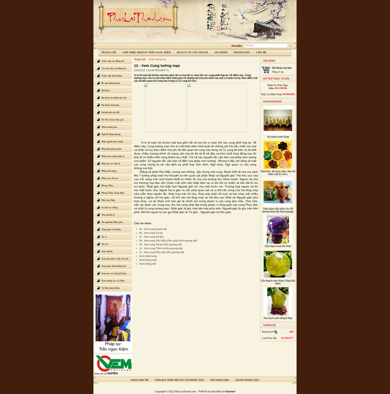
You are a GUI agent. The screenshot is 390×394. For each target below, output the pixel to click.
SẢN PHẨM (220, 52)
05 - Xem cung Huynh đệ (153, 229)
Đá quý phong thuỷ (110, 83)
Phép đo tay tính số (110, 163)
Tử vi (104, 236)
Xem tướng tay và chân (113, 280)
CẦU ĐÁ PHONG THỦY (247, 380)
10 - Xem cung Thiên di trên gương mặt (160, 248)
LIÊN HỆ (261, 52)
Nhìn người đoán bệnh (112, 141)
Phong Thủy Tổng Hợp (112, 193)
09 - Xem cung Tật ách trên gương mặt (160, 244)
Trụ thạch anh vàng (278, 136)
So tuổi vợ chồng (109, 207)
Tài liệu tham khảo (110, 288)
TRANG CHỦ (108, 52)
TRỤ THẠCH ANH (219, 380)
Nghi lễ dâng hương (111, 134)
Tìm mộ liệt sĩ (108, 214)
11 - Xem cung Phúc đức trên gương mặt (161, 252)
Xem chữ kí (107, 251)
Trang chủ (139, 59)
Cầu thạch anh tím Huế (278, 246)
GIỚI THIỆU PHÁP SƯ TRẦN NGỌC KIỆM (146, 52)
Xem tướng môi (147, 263)
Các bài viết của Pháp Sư (113, 68)
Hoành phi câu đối (110, 112)
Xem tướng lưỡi (148, 260)
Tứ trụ (104, 244)
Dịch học (105, 90)
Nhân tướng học (109, 127)
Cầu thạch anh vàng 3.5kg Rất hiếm (278, 282)
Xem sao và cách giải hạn (113, 273)
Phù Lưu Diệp (108, 200)
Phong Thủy (107, 185)
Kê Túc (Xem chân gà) (112, 119)
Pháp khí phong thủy (111, 149)
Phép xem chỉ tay (109, 178)
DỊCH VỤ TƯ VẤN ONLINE (192, 52)
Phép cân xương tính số (112, 156)
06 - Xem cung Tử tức (151, 233)
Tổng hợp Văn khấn (111, 229)
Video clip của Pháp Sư (112, 61)
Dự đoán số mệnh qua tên (113, 97)
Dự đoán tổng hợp (110, 105)
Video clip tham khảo (111, 75)
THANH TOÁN (241, 52)
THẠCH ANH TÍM (139, 380)
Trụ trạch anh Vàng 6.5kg (277, 318)
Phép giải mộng (109, 171)
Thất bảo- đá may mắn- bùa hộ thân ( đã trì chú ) (277, 173)
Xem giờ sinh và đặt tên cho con (115, 259)
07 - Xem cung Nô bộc (151, 236)
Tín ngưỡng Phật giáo (112, 222)
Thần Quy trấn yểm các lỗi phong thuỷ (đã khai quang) (277, 210)
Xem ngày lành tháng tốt (113, 266)
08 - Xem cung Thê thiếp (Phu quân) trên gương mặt (168, 240)
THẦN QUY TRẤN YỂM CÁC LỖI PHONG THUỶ (179, 380)
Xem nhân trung (148, 256)
